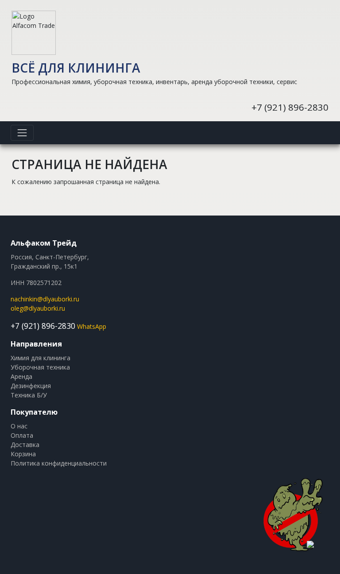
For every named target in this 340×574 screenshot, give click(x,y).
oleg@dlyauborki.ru (38, 308)
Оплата (22, 435)
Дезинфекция (31, 385)
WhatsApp (91, 326)
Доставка (25, 444)
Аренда (21, 376)
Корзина (23, 454)
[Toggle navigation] (22, 133)
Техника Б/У (29, 395)
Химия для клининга (40, 358)
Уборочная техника (40, 367)
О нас (19, 426)
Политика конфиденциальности (59, 463)
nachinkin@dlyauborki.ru (45, 299)
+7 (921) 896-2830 (289, 107)
